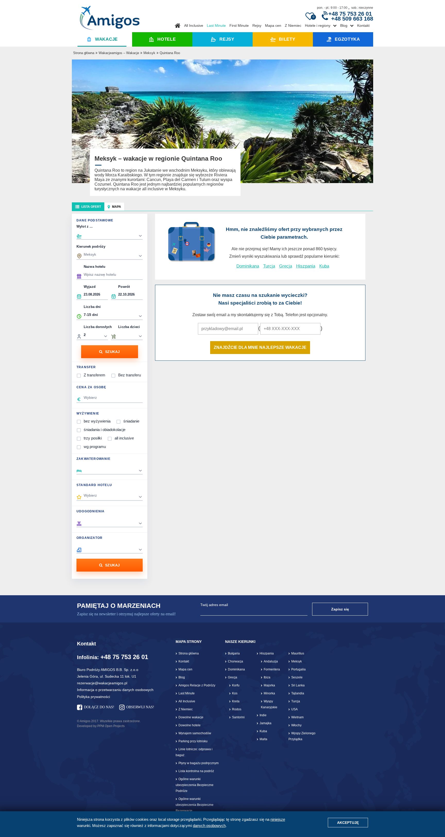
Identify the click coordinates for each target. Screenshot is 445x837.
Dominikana (247, 266)
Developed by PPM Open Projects (101, 726)
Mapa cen (273, 25)
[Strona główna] (109, 16)
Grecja (285, 266)
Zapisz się (340, 609)
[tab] (88, 206)
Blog (343, 25)
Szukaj (112, 352)
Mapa (116, 207)
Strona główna (83, 53)
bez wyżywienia (97, 421)
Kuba (324, 266)
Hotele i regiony (317, 25)
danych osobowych (209, 825)
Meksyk (149, 53)
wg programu (95, 446)
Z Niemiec (293, 25)
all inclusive (124, 438)
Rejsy (256, 25)
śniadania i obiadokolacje (104, 429)
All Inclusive (193, 25)
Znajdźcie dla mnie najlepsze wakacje (260, 347)
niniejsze (277, 819)
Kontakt (363, 25)
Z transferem (94, 375)
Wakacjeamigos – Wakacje (119, 53)
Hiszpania (305, 266)
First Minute (239, 25)
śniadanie (131, 421)
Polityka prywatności (93, 697)
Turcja (269, 266)
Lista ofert (91, 207)
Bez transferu (129, 375)
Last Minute (216, 25)
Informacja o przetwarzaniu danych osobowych (115, 690)
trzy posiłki (93, 438)
